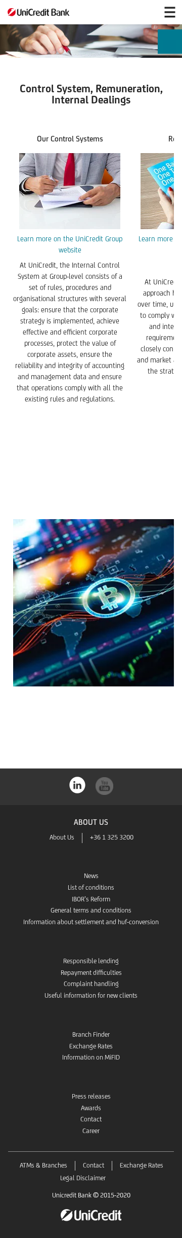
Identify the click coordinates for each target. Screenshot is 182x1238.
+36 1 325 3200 (111, 837)
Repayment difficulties (91, 972)
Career (91, 1131)
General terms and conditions (91, 910)
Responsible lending (91, 961)
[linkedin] (78, 784)
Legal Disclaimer (83, 1178)
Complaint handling (91, 984)
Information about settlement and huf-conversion (91, 922)
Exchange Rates (91, 1046)
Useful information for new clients (91, 995)
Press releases (91, 1096)
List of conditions (91, 887)
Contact (91, 1119)
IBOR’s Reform (91, 899)
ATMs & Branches (43, 1165)
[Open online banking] (145, 12)
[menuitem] (170, 50)
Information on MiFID (91, 1057)
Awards (91, 1108)
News (91, 876)
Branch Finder (91, 1034)
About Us (62, 837)
